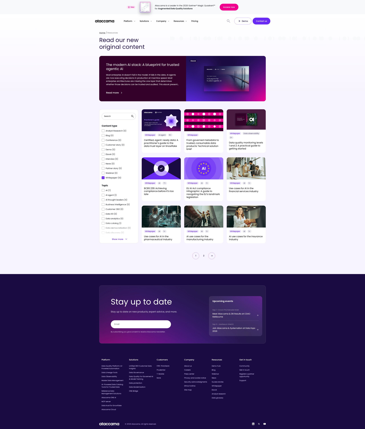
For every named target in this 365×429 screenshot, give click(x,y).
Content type (109, 125)
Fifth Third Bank (163, 366)
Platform (128, 21)
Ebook (214, 390)
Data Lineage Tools (109, 372)
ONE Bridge (133, 391)
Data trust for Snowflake (111, 405)
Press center (189, 374)
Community (244, 366)
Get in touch (244, 370)
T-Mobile (160, 374)
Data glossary (217, 398)
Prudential (161, 370)
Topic (105, 185)
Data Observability (109, 376)
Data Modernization (137, 387)
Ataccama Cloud (109, 409)
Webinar (215, 374)
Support (242, 380)
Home (102, 32)
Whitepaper (217, 386)
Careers (187, 370)
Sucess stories (217, 382)
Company (161, 21)
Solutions (144, 21)
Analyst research (219, 394)
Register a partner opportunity (246, 375)
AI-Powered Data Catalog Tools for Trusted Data (112, 385)
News (214, 378)
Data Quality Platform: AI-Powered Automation (112, 367)
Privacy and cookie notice (195, 378)
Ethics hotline (189, 386)
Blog (213, 370)
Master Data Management (112, 380)
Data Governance (136, 372)
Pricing (194, 21)
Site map (188, 390)
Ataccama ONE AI (109, 397)
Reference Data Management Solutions (111, 392)
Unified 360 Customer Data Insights (140, 367)
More (159, 378)
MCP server (106, 401)
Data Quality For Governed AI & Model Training (141, 377)
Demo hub (216, 366)
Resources (179, 21)
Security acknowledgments (195, 382)
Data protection (135, 383)
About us (188, 366)
